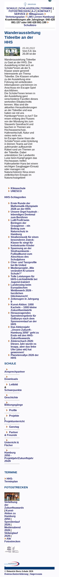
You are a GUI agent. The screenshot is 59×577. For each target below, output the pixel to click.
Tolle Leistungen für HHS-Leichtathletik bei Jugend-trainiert (24, 279)
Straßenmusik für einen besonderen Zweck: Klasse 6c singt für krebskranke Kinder (25, 241)
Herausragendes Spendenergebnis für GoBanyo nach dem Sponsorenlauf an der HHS (24, 319)
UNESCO (16, 191)
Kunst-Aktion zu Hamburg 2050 (10, 514)
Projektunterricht (14, 421)
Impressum (36, 574)
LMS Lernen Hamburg (41, 16)
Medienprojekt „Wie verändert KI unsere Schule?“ (22, 271)
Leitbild (13, 384)
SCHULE (11, 8)
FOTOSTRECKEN (19, 11)
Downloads (11, 379)
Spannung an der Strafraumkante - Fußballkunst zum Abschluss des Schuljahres (21, 254)
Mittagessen (36, 14)
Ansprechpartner (14, 371)
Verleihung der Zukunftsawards (14, 505)
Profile (13, 410)
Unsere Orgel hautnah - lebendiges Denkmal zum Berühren (24, 214)
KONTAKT (44, 11)
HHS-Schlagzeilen (15, 197)
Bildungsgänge (13, 404)
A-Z (34, 11)
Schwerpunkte (13, 390)
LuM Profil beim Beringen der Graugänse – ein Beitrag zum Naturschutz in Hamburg (20, 227)
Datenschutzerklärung (16, 574)
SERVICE (19, 14)
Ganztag (14, 426)
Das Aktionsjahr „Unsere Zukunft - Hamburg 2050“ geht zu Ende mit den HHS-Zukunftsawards (25, 333)
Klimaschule (18, 188)
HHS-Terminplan (11, 480)
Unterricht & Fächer (11, 444)
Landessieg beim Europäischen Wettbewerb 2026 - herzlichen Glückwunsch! (22, 290)
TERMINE (46, 8)
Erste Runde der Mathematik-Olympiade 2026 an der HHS (24, 206)
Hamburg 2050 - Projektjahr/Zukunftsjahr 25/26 (18, 456)
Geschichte (11, 397)
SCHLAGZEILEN (29, 8)
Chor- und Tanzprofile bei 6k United (24, 263)
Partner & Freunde (11, 433)
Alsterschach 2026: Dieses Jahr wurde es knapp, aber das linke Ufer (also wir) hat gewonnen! (23, 347)
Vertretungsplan (15, 16)
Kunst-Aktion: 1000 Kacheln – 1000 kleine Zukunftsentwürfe (24, 307)
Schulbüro (30, 25)
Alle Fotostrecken (12, 540)
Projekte (14, 415)
